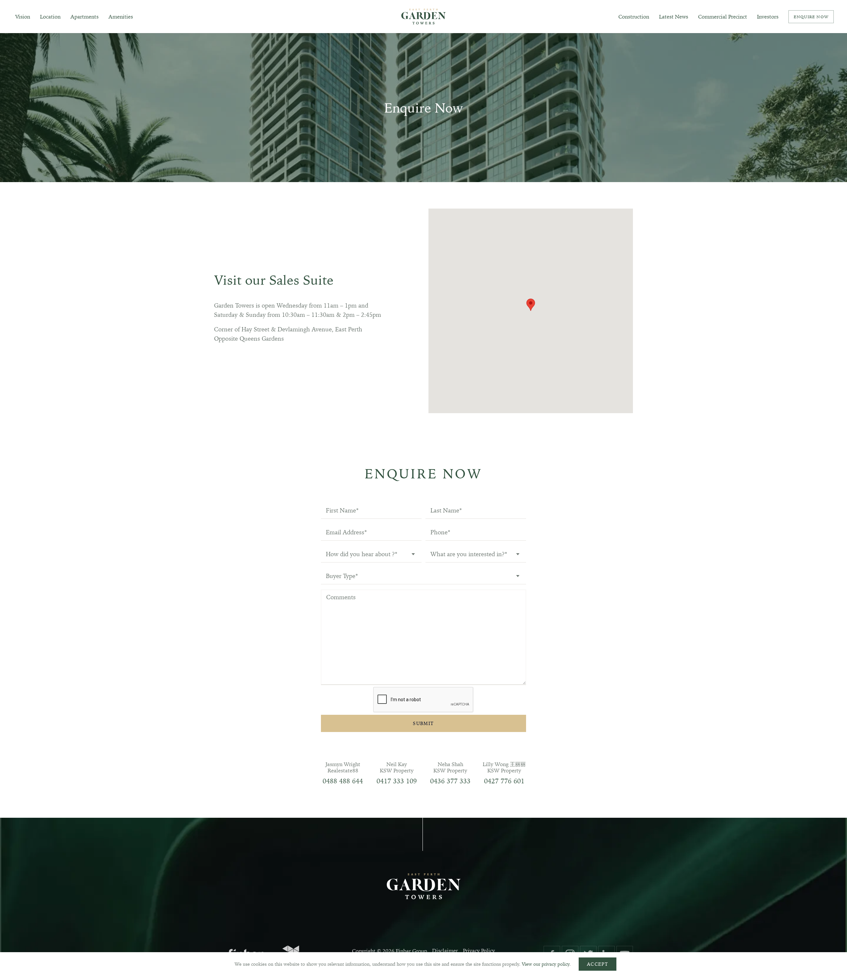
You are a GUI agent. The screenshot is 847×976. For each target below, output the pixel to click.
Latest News (673, 16)
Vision (22, 16)
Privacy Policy (479, 950)
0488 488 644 (343, 781)
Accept (597, 964)
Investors (768, 16)
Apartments (84, 16)
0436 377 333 (450, 781)
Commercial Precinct (722, 16)
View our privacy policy (545, 964)
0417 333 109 (397, 781)
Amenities (121, 16)
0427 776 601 (504, 781)
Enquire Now (811, 16)
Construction (633, 16)
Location (50, 16)
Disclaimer (445, 950)
